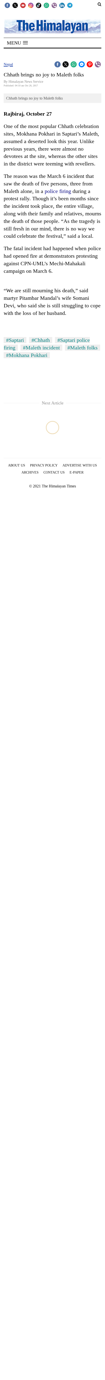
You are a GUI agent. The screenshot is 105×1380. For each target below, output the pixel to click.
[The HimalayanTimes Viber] (54, 5)
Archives (30, 472)
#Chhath (41, 340)
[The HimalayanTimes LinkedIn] (62, 5)
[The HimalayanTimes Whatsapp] (46, 5)
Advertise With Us (80, 465)
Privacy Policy (44, 465)
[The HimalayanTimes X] (15, 5)
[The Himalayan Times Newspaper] (52, 26)
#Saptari (15, 340)
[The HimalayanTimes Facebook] (7, 5)
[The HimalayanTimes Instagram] (31, 5)
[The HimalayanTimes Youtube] (23, 5)
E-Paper (77, 472)
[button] (17, 43)
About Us (16, 465)
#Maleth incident (41, 348)
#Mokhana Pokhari (26, 355)
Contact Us (54, 472)
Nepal (8, 64)
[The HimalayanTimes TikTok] (38, 5)
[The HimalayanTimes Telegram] (70, 5)
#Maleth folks (82, 348)
